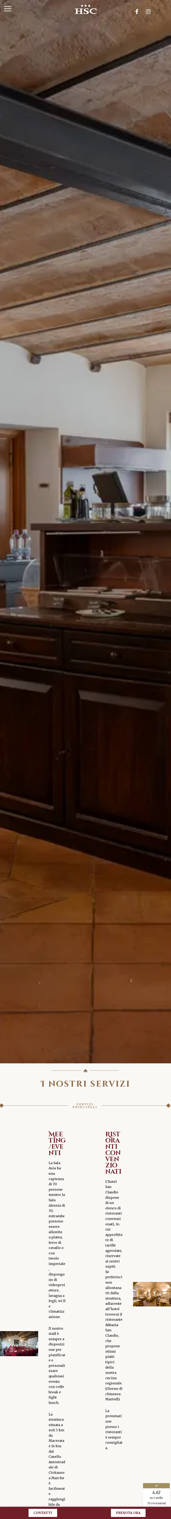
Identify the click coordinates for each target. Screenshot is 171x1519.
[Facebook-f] (137, 11)
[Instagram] (148, 11)
